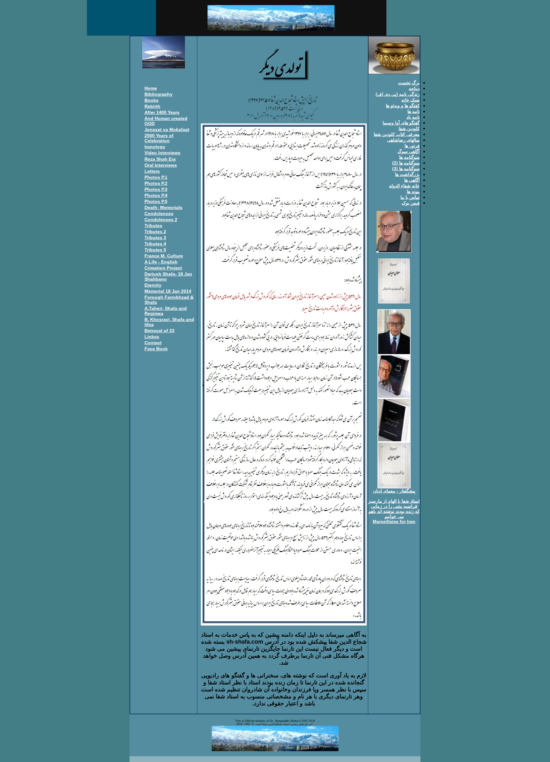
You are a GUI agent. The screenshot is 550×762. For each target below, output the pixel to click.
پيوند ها (413, 191)
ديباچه (414, 88)
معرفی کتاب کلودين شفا (397, 134)
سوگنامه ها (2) (406, 162)
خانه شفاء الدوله (404, 185)
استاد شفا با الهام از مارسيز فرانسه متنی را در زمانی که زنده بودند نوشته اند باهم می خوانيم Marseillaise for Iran (394, 511)
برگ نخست (409, 82)
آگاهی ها (412, 180)
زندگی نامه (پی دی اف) (398, 94)
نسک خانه (410, 99)
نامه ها (413, 111)
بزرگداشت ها (407, 174)
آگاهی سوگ (409, 151)
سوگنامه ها (409, 157)
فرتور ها (412, 145)
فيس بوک (411, 203)
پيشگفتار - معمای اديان (394, 490)
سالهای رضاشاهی (403, 140)
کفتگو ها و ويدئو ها (403, 105)
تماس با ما (410, 197)
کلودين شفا (409, 128)
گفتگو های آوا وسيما (401, 122)
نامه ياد (413, 117)
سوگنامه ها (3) (406, 168)
